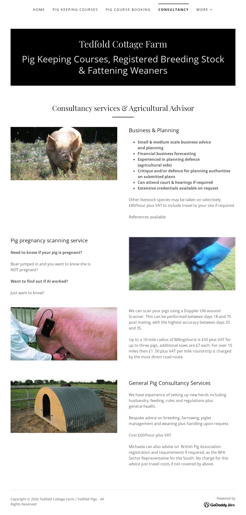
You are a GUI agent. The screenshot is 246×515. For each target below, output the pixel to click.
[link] (123, 46)
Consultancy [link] (173, 9)
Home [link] (39, 9)
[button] (205, 9)
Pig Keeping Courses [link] (75, 9)
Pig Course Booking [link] (128, 9)
